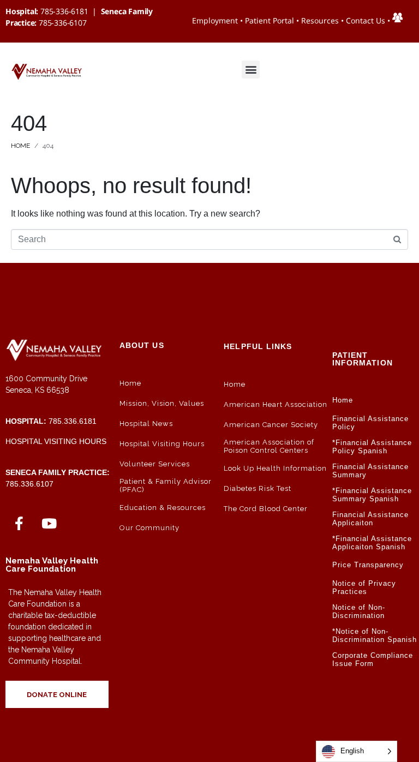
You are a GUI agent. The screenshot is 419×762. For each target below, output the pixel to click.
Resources (320, 20)
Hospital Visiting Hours (55, 441)
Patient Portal (269, 20)
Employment (215, 20)
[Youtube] (49, 523)
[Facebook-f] (19, 523)
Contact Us (365, 20)
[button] (251, 70)
